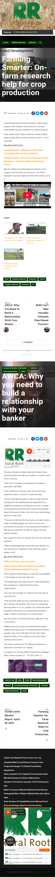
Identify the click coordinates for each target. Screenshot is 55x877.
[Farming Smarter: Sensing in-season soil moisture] (36, 228)
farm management (10, 371)
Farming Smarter (18, 42)
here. (41, 655)
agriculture (9, 680)
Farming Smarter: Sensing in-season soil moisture (35, 240)
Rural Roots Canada (42, 872)
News (23, 371)
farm (27, 680)
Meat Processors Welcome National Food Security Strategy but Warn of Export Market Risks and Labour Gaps (27, 794)
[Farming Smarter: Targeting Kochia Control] (14, 254)
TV (40, 42)
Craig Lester (12, 439)
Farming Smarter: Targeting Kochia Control (11, 266)
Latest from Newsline (13, 758)
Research (32, 42)
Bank (20, 680)
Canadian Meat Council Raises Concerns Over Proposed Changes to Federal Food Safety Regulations (23, 766)
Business (33, 368)
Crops (5, 42)
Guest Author (12, 113)
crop (7, 279)
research (32, 279)
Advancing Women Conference (15, 368)
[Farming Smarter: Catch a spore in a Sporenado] (14, 228)
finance (8, 685)
